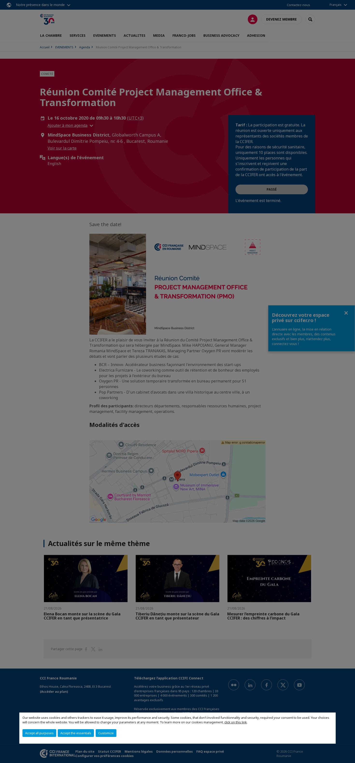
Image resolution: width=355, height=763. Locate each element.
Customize (106, 733)
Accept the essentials (75, 733)
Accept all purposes (39, 733)
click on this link (235, 722)
